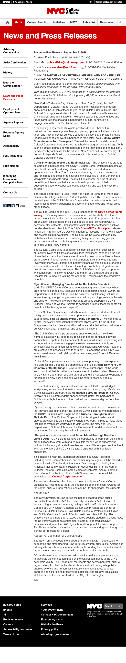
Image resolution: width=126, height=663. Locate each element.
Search (122, 606)
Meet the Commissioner (12, 84)
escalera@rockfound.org (67, 67)
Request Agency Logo (13, 134)
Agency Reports (13, 122)
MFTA (73, 22)
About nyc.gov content (55, 634)
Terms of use (11, 634)
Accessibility (11, 146)
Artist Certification (14, 62)
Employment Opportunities (11, 110)
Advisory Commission (11, 50)
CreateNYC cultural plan (96, 228)
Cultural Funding (37, 22)
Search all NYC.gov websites (108, 1)
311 (92, 1)
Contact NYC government (57, 614)
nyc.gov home (12, 604)
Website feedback (52, 624)
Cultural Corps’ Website (67, 476)
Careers (8, 624)
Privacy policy (50, 629)
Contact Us (10, 192)
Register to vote (13, 619)
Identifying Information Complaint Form (13, 179)
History (7, 72)
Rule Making (11, 166)
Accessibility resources (17, 629)
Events (7, 609)
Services (46, 604)
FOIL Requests (12, 156)
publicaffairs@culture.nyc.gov (65, 62)
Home (7, 22)
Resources (107, 22)
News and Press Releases (13, 97)
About (18, 22)
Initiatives (59, 22)
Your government (52, 609)
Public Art (89, 22)
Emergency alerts (52, 619)
